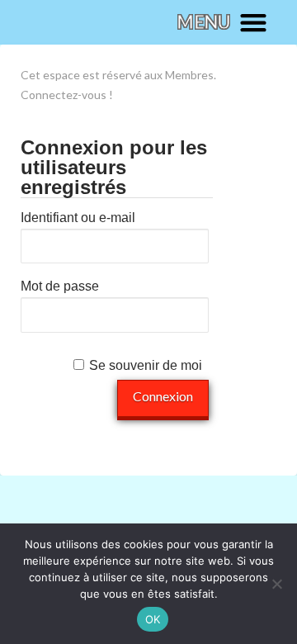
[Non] (276, 583)
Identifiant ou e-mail (78, 218)
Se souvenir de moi (145, 365)
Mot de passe (60, 286)
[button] (222, 22)
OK (153, 619)
